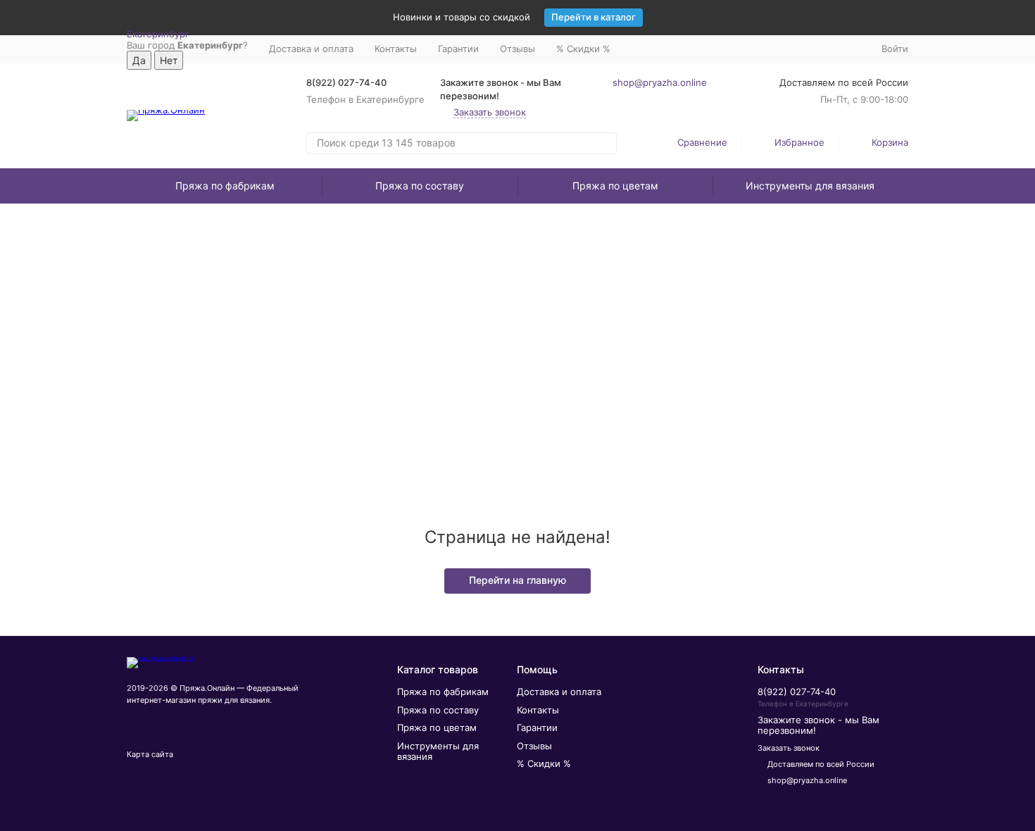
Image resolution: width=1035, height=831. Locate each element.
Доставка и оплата (311, 48)
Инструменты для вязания (810, 186)
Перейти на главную (517, 580)
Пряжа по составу (419, 186)
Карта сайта (150, 754)
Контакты (396, 48)
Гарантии (458, 48)
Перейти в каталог (593, 17)
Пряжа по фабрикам (225, 186)
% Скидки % (583, 48)
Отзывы (517, 48)
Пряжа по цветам (615, 186)
